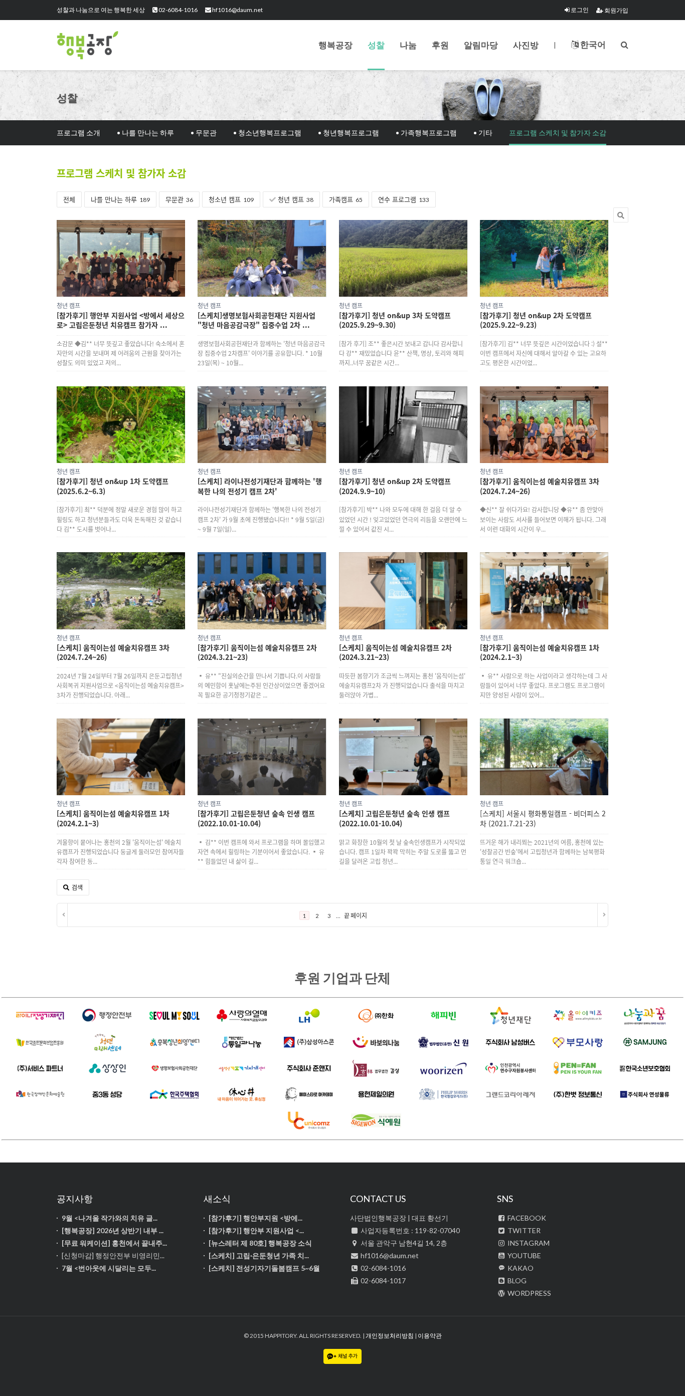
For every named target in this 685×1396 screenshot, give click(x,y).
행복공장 (107, 45)
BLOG (516, 1280)
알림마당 (481, 45)
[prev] (62, 914)
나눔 (408, 45)
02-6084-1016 (177, 10)
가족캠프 (346, 199)
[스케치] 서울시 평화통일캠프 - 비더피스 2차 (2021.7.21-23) (543, 818)
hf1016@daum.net (237, 10)
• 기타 (482, 132)
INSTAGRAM (528, 1243)
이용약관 (430, 1335)
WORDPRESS (528, 1293)
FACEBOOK (526, 1218)
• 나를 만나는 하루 (145, 132)
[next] (602, 914)
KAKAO (520, 1268)
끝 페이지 (355, 915)
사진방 (526, 45)
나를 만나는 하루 (120, 199)
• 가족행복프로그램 (426, 132)
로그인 (579, 10)
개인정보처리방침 (390, 1335)
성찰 (376, 45)
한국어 (592, 44)
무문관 (179, 199)
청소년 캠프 (231, 199)
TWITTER (523, 1230)
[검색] (624, 44)
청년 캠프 (294, 199)
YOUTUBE (523, 1255)
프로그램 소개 (78, 132)
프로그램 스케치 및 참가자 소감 (557, 132)
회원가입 (615, 10)
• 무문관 (204, 132)
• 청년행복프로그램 (348, 132)
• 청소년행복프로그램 (267, 132)
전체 (69, 199)
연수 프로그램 (403, 199)
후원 (440, 45)
